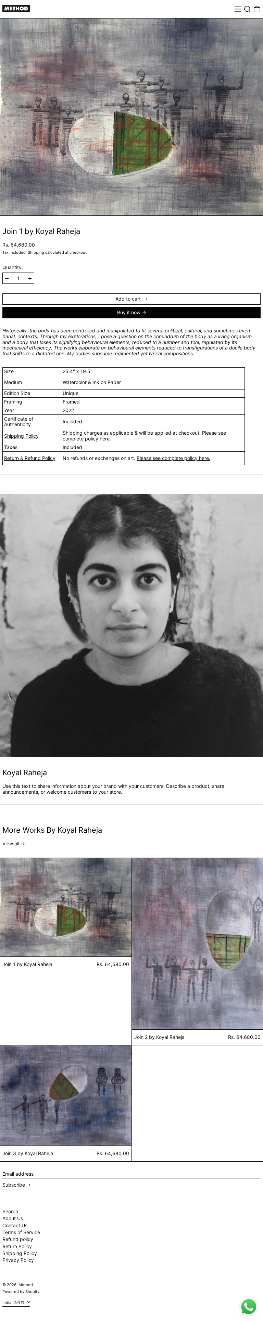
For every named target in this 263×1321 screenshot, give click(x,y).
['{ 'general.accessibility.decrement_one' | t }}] (7, 278)
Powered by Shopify (20, 1291)
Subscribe (13, 1185)
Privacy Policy (18, 1260)
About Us (12, 1218)
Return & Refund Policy (29, 458)
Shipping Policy (21, 436)
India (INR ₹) (13, 1302)
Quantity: (12, 267)
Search (10, 1211)
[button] (247, 9)
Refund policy (17, 1239)
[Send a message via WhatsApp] (249, 1307)
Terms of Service (21, 1232)
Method (25, 1284)
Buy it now (128, 312)
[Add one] (30, 278)
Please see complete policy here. (173, 458)
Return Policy (17, 1246)
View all (10, 843)
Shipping (36, 252)
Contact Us (14, 1225)
